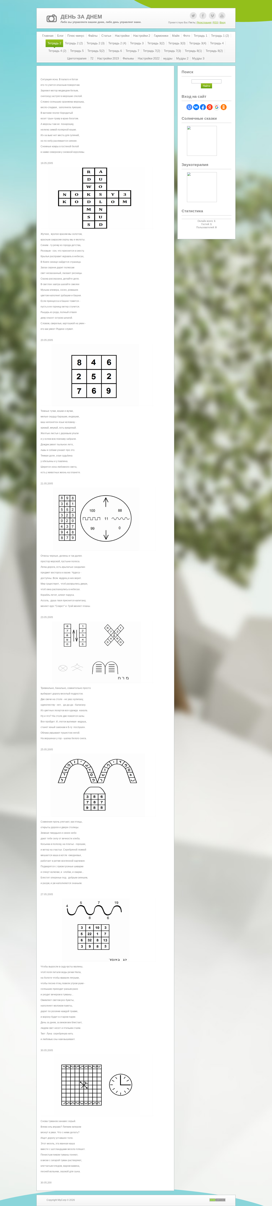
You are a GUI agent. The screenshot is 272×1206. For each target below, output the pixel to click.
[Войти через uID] (189, 107)
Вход (222, 22)
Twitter (193, 15)
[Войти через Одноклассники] (224, 107)
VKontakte (212, 15)
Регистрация (204, 22)
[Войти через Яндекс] (210, 107)
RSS (215, 22)
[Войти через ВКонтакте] (196, 107)
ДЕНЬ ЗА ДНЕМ (81, 17)
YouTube (221, 15)
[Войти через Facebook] (203, 107)
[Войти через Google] (216, 107)
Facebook (202, 15)
